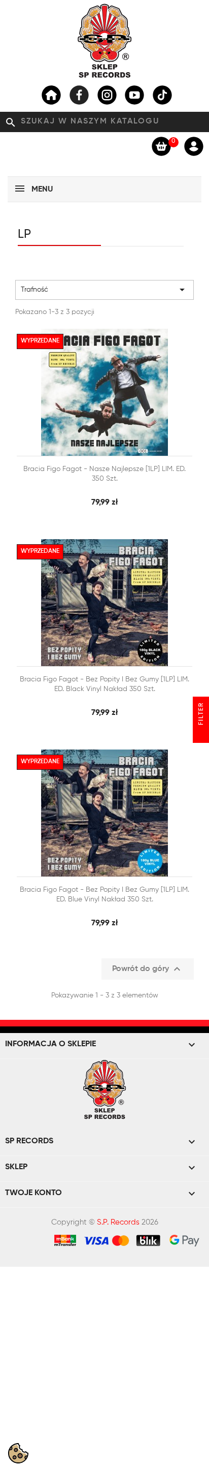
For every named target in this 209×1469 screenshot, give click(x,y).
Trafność (104, 290)
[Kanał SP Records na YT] (134, 95)
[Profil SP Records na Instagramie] (107, 95)
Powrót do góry (147, 969)
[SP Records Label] (51, 95)
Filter (201, 715)
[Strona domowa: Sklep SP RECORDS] (104, 40)
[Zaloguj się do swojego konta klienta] (194, 145)
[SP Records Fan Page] (79, 95)
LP (24, 234)
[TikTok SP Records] (162, 95)
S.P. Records (118, 1222)
